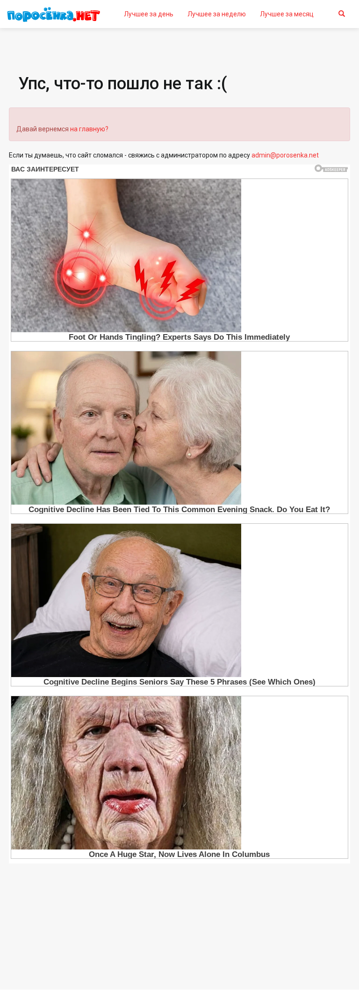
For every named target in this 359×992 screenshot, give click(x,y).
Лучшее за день (148, 14)
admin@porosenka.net (285, 155)
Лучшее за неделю (216, 14)
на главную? (89, 129)
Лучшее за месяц (287, 14)
